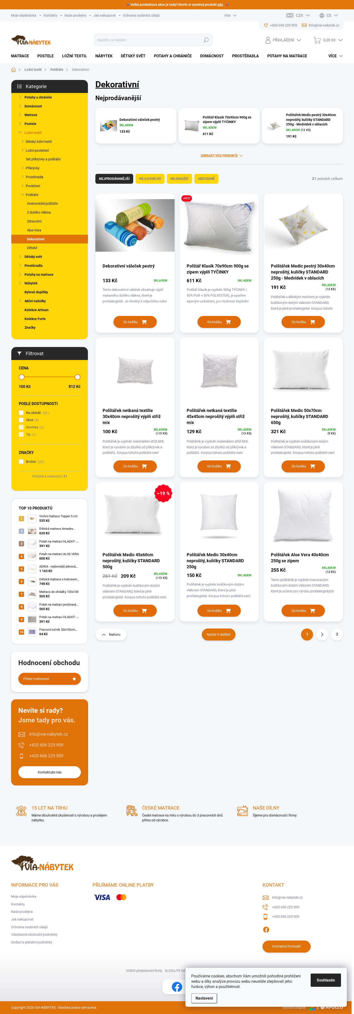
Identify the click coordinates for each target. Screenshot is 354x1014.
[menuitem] (22, 56)
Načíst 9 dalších (218, 634)
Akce (32, 420)
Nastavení (204, 998)
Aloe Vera (34, 230)
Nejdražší (179, 179)
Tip (30, 434)
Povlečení (33, 186)
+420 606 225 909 (46, 744)
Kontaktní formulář (286, 946)
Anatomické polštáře (42, 203)
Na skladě (37, 413)
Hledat (206, 40)
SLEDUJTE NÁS (176, 971)
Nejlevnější (150, 179)
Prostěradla (34, 177)
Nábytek (31, 283)
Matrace (31, 115)
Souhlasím (326, 980)
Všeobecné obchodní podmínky (34, 934)
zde (220, 5)
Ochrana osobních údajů (141, 15)
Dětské (32, 248)
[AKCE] (219, 228)
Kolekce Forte (35, 319)
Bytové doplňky (36, 292)
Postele (30, 124)
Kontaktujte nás (50, 772)
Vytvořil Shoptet (294, 1007)
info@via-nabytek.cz (48, 734)
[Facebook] (266, 928)
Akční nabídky (35, 301)
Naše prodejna (75, 15)
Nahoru (114, 634)
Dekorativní (36, 239)
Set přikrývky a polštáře (43, 159)
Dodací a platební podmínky (31, 942)
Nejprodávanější (114, 179)
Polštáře (32, 195)
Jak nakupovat (104, 15)
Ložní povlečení (37, 150)
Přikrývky (32, 168)
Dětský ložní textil (39, 142)
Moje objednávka (23, 15)
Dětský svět (33, 257)
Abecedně (206, 179)
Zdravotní (34, 221)
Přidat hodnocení (36, 679)
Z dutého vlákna (39, 212)
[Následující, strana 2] (322, 634)
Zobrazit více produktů (219, 155)
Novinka (34, 427)
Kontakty (50, 15)
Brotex (34, 462)
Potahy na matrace (39, 274)
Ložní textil (33, 133)
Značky (30, 327)
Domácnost (33, 106)
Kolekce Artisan (37, 310)
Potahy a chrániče (38, 97)
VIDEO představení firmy (144, 971)
